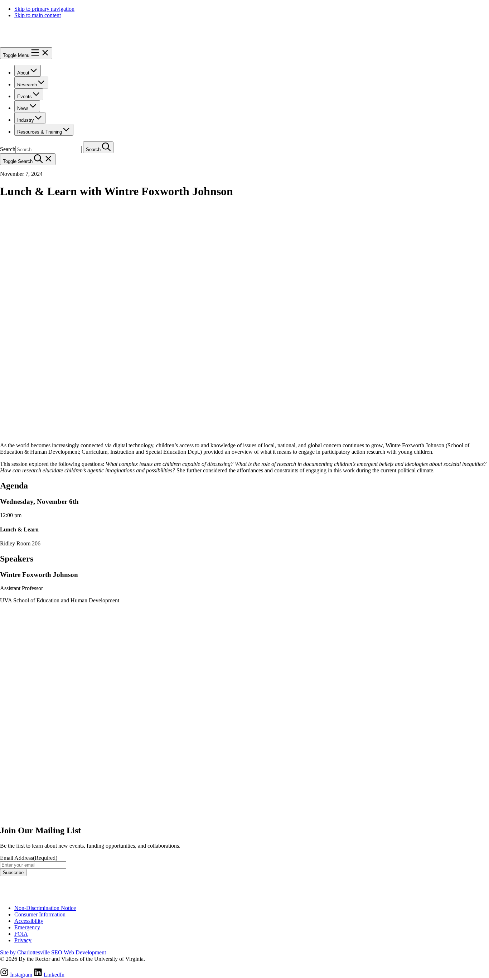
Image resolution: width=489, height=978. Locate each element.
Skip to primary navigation (44, 9)
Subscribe (13, 872)
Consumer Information (40, 914)
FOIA (21, 934)
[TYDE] (41, 44)
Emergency (27, 927)
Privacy (23, 940)
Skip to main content (37, 15)
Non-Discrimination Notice (45, 908)
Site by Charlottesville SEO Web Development (53, 952)
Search (7, 149)
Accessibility (28, 921)
